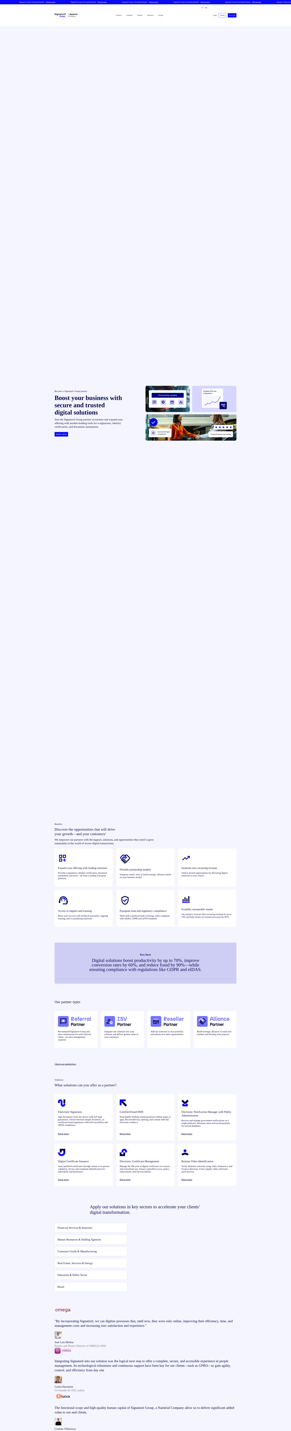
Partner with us (61, 434)
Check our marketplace (65, 1064)
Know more (63, 1133)
